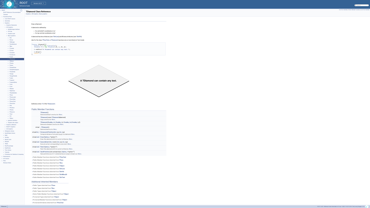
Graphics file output (13, 122)
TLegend (11, 80)
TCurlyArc (12, 52)
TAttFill (78, 36)
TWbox (11, 118)
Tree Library (8, 150)
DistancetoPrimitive (46, 132)
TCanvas (34, 44)
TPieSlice (11, 107)
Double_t (51, 122)
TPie (10, 105)
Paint (42, 147)
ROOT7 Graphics (10, 126)
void (38, 137)
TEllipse (11, 61)
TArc (10, 38)
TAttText (62, 177)
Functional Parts (7, 16)
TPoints (11, 110)
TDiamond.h (51, 104)
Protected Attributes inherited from (48, 202)
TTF (10, 116)
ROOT (3, 10)
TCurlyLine (12, 54)
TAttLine (56, 36)
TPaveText (12, 103)
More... (61, 114)
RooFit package (9, 146)
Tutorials (5, 14)
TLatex (11, 78)
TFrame (11, 63)
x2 (71, 122)
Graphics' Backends (11, 25)
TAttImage (12, 42)
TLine (10, 84)
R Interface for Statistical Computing (14, 154)
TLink (10, 86)
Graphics (7, 23)
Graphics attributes (11, 124)
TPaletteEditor (13, 93)
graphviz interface (12, 120)
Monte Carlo (8, 139)
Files (4, 160)
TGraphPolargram (14, 69)
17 (42, 104)
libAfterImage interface (14, 29)
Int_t (37, 132)
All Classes (6, 158)
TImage (11, 74)
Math (6, 135)
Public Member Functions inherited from (49, 157)
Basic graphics (12, 35)
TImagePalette (13, 76)
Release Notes (7, 163)
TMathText (12, 90)
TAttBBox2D (63, 174)
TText (10, 114)
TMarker (11, 88)
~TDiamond (44, 127)
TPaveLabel (12, 97)
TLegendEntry (13, 82)
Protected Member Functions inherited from (50, 200)
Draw (42, 137)
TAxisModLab (13, 44)
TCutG (11, 57)
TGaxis (11, 65)
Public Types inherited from (44, 185)
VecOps (7, 137)
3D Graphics (9, 129)
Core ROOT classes (10, 18)
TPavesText (12, 101)
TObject (61, 166)
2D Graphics (9, 27)
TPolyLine (12, 112)
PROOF (7, 141)
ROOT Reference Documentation (12, 12)
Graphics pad (11, 33)
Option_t (47, 137)
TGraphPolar (12, 67)
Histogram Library (9, 131)
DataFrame (8, 148)
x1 (54, 122)
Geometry (7, 21)
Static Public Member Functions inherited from (51, 194)
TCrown (11, 50)
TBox (10, 46)
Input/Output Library (10, 133)
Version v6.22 (38, 3)
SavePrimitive (44, 152)
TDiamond (12, 59)
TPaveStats (12, 99)
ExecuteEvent (44, 142)
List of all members (343, 9)
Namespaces (6, 156)
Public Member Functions (354, 9)
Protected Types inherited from (46, 197)
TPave (11, 95)
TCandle (11, 48)
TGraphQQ (12, 71)
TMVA (6, 143)
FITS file (10, 31)
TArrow (11, 40)
